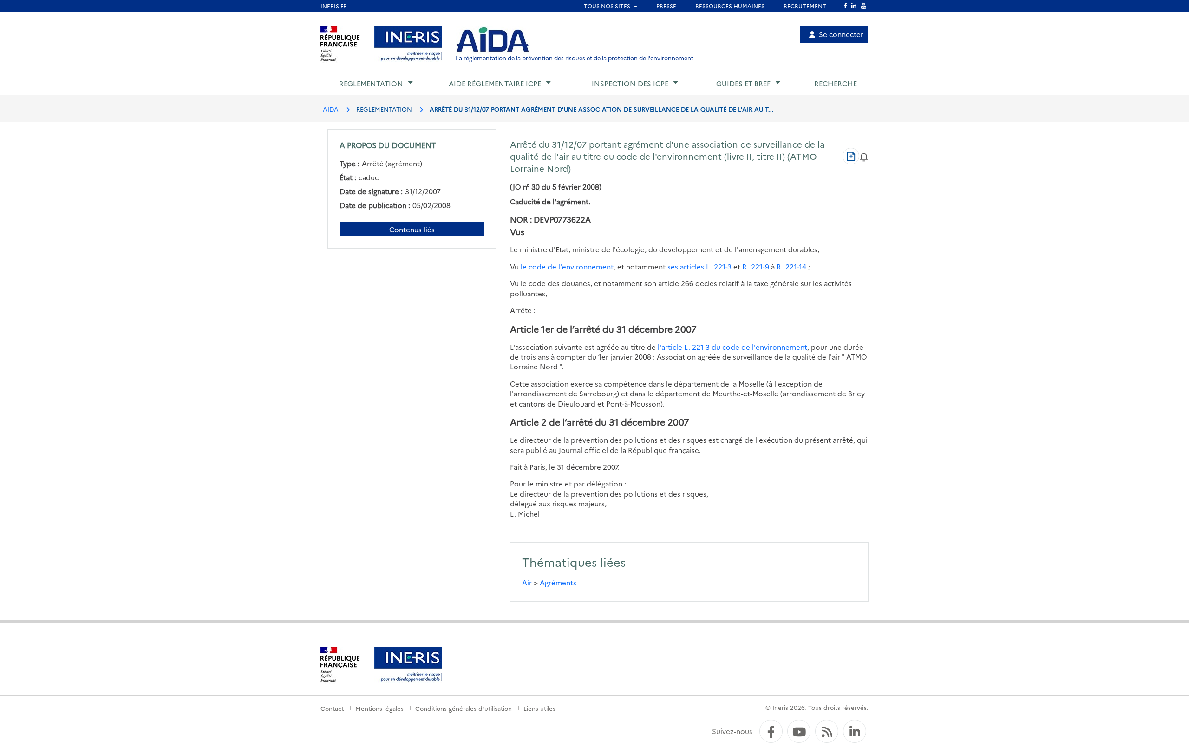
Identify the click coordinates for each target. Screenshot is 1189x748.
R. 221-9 (755, 266)
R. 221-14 (791, 266)
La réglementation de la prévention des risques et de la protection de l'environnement (574, 58)
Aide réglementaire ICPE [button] (495, 83)
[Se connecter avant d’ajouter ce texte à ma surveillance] (864, 156)
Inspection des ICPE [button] (630, 83)
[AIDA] (493, 40)
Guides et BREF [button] (743, 83)
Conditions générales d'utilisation (463, 708)
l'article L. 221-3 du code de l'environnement (732, 347)
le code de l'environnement (567, 266)
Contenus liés (412, 229)
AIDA (331, 109)
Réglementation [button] (371, 83)
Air (527, 582)
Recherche (835, 83)
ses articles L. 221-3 (699, 266)
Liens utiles (539, 708)
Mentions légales (379, 708)
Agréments (558, 582)
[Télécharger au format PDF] (851, 156)
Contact (332, 708)
